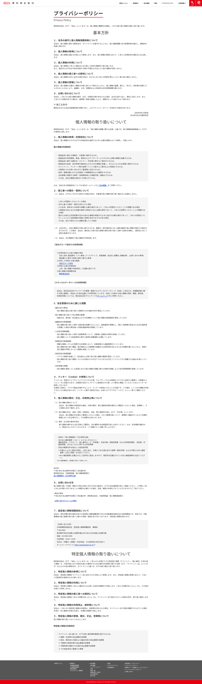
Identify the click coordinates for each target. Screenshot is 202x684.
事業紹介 (136, 3)
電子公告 (92, 676)
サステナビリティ (168, 3)
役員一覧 (92, 670)
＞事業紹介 (72, 663)
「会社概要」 (103, 185)
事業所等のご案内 (95, 672)
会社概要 (92, 665)
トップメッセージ (95, 667)
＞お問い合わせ (128, 671)
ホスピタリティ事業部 (76, 670)
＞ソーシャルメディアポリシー (133, 669)
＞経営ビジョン (58, 663)
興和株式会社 (64, 273)
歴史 (155, 3)
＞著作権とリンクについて (131, 663)
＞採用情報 (110, 667)
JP (197, 4)
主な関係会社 (94, 674)
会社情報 (146, 3)
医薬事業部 (73, 669)
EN (200, 4)
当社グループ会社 (66, 263)
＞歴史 (108, 663)
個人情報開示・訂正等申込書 (65, 475)
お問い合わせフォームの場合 (66, 500)
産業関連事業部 (74, 665)
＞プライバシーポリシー (131, 665)
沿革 (91, 669)
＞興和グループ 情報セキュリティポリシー (136, 667)
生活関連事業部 (74, 667)
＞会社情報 (92, 663)
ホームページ (102, 296)
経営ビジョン (123, 3)
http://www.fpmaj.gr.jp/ (84, 544)
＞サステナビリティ (112, 665)
